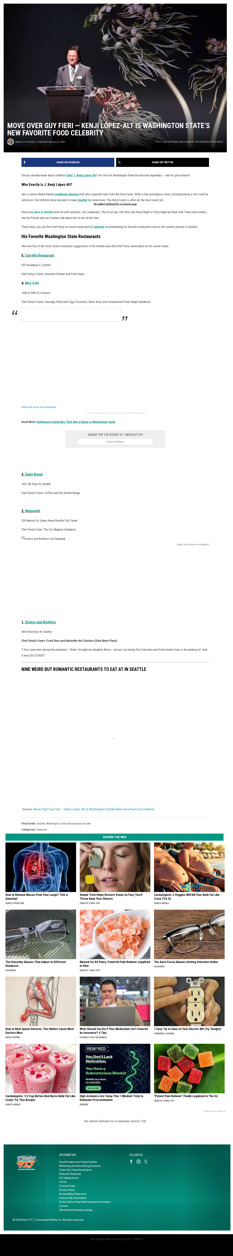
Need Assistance (82, 1169)
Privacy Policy (67, 1189)
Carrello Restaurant (39, 255)
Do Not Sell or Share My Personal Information (85, 1201)
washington (53, 823)
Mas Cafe (32, 283)
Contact (63, 1205)
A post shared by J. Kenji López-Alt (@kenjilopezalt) (115, 413)
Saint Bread (34, 474)
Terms (63, 1181)
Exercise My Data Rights (73, 1197)
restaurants (75, 823)
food (64, 823)
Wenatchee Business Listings (75, 1209)
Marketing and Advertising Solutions (80, 1165)
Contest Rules (67, 1185)
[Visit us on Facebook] (132, 1161)
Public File (64, 1169)
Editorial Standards (70, 1173)
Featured (41, 829)
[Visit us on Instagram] (140, 1161)
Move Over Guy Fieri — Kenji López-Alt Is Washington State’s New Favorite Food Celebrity (93, 809)
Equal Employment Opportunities (78, 1161)
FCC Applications (68, 1177)
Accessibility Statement (72, 1193)
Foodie (87, 823)
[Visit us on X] (147, 1161)
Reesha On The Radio (25, 142)
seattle (41, 823)
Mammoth (32, 511)
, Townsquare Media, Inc (48, 1219)
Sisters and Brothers (40, 622)
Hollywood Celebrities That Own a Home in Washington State (76, 422)
